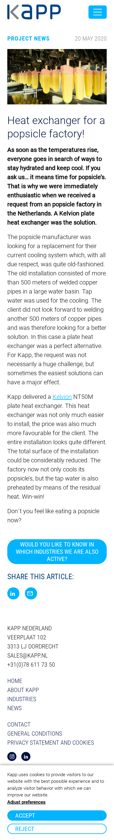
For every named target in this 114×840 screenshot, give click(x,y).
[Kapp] (34, 12)
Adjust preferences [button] (26, 802)
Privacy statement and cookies (50, 742)
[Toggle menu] (97, 12)
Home (14, 680)
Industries (21, 699)
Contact (18, 724)
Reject (24, 828)
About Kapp (23, 690)
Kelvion (62, 396)
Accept (25, 815)
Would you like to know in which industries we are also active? (57, 552)
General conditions (34, 733)
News (14, 708)
